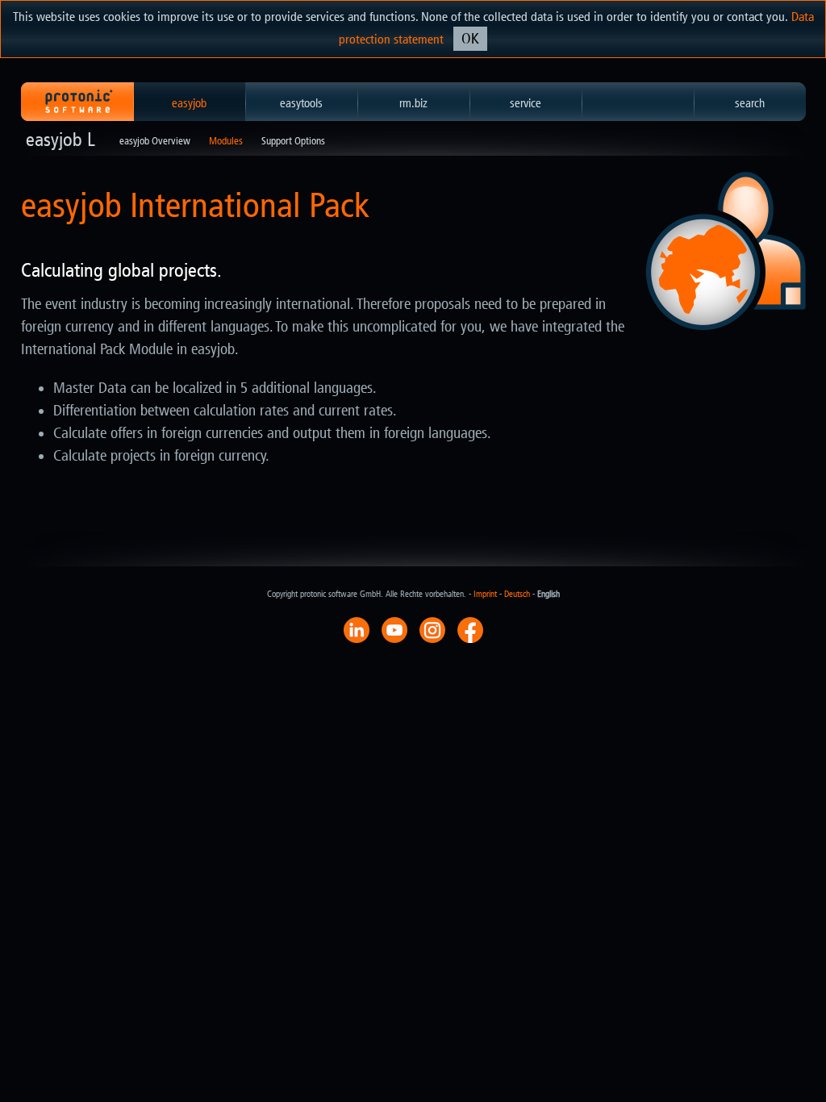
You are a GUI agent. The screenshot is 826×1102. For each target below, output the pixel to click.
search (750, 103)
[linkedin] (356, 629)
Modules (226, 141)
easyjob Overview (154, 141)
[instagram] (432, 629)
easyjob (189, 103)
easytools (301, 103)
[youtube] (394, 629)
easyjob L (60, 139)
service (525, 103)
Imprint (485, 594)
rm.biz (413, 103)
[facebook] (470, 629)
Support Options (293, 141)
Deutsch (517, 594)
